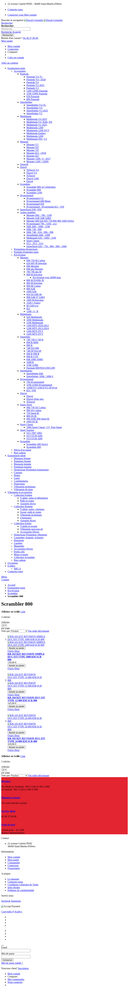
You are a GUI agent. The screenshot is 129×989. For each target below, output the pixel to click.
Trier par (5, 631)
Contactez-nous (15, 881)
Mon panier (13, 859)
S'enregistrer (14, 868)
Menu (4, 576)
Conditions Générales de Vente (23, 884)
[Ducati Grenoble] (43, 20)
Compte (5, 579)
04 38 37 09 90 (30, 38)
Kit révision (13, 590)
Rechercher (7, 23)
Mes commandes (16, 979)
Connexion (13, 49)
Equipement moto (16, 587)
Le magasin (13, 879)
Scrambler (13, 593)
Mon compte (14, 46)
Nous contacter (15, 982)
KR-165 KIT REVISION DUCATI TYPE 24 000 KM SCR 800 (26, 740)
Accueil (11, 585)
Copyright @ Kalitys (11, 911)
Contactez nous (15, 9)
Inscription (23, 968)
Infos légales (14, 887)
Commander (14, 862)
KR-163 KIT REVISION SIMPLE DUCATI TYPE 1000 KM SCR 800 (26, 657)
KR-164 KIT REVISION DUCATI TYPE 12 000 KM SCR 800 (26, 699)
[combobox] (15, 29)
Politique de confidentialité (21, 890)
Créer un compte (16, 57)
